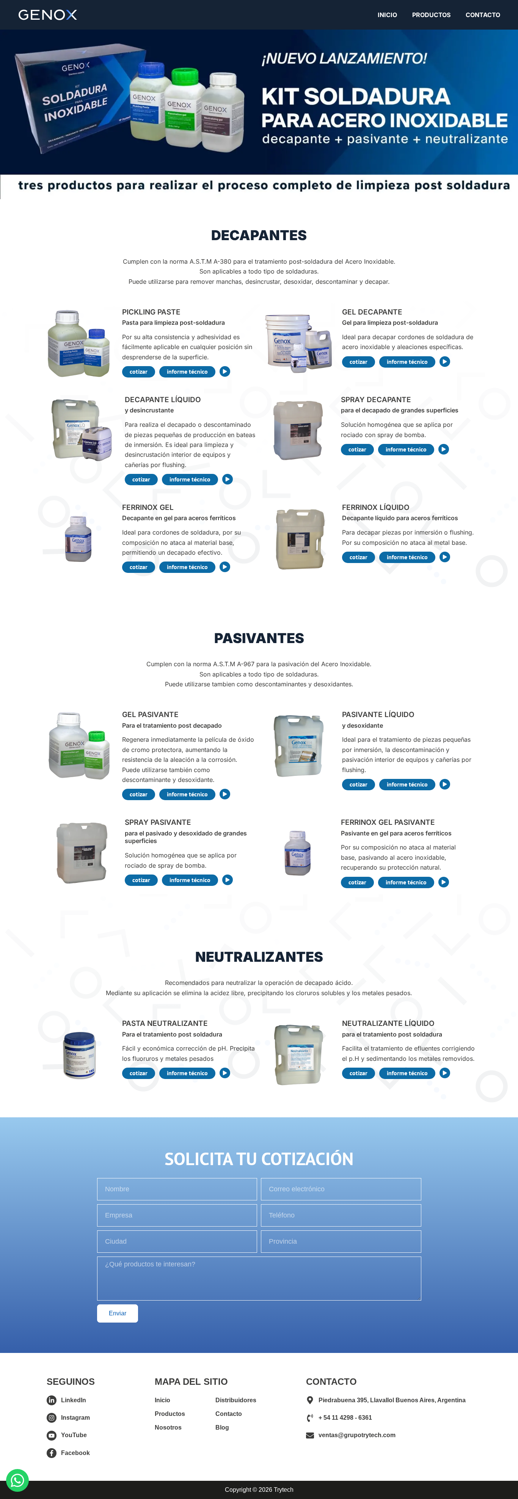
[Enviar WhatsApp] (17, 1480)
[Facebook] (52, 1453)
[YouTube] (52, 1436)
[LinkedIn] (52, 1400)
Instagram (75, 1417)
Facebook (75, 1453)
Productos (431, 15)
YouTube (74, 1435)
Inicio (387, 15)
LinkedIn (73, 1400)
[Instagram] (52, 1418)
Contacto (483, 15)
